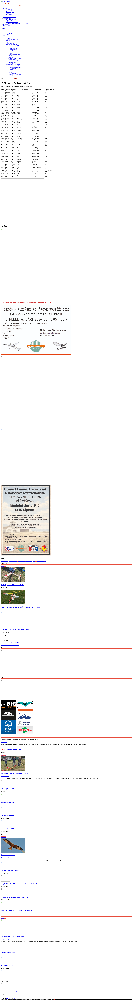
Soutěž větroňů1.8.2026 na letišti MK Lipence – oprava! (20, 607)
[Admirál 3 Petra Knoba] (5, 976)
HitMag (14, 998)
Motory (11, 561)
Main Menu (3, 79)
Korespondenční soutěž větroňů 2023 (14, 58)
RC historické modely (11, 19)
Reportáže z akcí (9, 30)
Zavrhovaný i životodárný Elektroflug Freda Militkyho (16, 910)
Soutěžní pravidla (7, 18)
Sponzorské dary (9, 14)
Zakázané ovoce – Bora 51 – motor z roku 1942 (14, 897)
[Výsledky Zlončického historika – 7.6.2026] (13, 626)
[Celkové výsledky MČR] (5, 786)
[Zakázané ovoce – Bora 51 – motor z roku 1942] (5, 894)
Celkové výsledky (10, 40)
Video (35, 561)
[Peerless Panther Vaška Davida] (5, 989)
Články (7, 34)
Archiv (7, 27)
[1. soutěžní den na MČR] (5, 826)
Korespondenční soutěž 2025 (12, 45)
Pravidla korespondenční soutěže (16, 65)
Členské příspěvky (10, 12)
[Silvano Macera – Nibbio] (13, 852)
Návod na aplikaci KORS (11, 44)
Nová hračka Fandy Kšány (8, 952)
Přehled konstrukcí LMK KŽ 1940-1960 (10, 642)
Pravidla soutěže (12, 53)
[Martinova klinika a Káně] (5, 962)
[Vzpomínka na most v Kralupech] (5, 867)
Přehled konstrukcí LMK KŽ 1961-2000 (10, 645)
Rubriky (5, 28)
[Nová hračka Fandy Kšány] (5, 949)
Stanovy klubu (9, 10)
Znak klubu (8, 15)
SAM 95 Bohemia (5, 3)
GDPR (7, 13)
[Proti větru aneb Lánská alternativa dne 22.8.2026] (13, 770)
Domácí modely (4, 561)
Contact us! (3, 746)
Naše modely (9, 33)
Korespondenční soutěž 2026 (9, 37)
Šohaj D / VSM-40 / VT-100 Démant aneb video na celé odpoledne (19, 884)
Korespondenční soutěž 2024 (12, 52)
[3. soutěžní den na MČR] (5, 799)
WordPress (8, 998)
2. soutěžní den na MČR (7, 815)
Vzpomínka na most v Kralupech (10, 870)
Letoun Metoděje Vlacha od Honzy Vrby (12, 936)
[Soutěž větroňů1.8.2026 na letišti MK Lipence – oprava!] (13, 604)
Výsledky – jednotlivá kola (15, 74)
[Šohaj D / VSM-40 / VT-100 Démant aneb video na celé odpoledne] (5, 881)
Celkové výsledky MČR (7, 789)
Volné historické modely (11, 20)
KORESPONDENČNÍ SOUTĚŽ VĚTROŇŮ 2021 (17, 71)
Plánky (7, 29)
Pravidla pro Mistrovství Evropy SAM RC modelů (17, 23)
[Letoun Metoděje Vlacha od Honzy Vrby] (13, 934)
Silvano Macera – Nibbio (8, 855)
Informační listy (6, 25)
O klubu (5, 8)
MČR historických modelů (12, 22)
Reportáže (8, 42)
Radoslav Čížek (23, 561)
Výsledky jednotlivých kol (12, 39)
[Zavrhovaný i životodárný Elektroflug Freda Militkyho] (5, 907)
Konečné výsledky (13, 49)
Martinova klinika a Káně (8, 965)
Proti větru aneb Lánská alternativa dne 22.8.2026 (15, 773)
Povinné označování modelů (9, 17)
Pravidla (8, 38)
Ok (55, 999)
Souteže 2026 (6, 24)
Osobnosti (16, 561)
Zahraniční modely (41, 561)
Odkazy (5, 35)
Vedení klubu (9, 9)
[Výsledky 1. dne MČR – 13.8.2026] (13, 581)
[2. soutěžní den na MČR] (5, 812)
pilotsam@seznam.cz (13, 749)
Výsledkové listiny (10, 32)
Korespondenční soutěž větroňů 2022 (14, 64)
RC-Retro (29, 561)
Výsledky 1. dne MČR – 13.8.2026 (12, 585)
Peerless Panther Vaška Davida (9, 992)
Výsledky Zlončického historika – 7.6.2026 (15, 629)
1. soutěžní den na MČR (7, 828)
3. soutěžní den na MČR (7, 802)
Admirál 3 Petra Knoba (7, 978)
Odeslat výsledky (10, 43)
